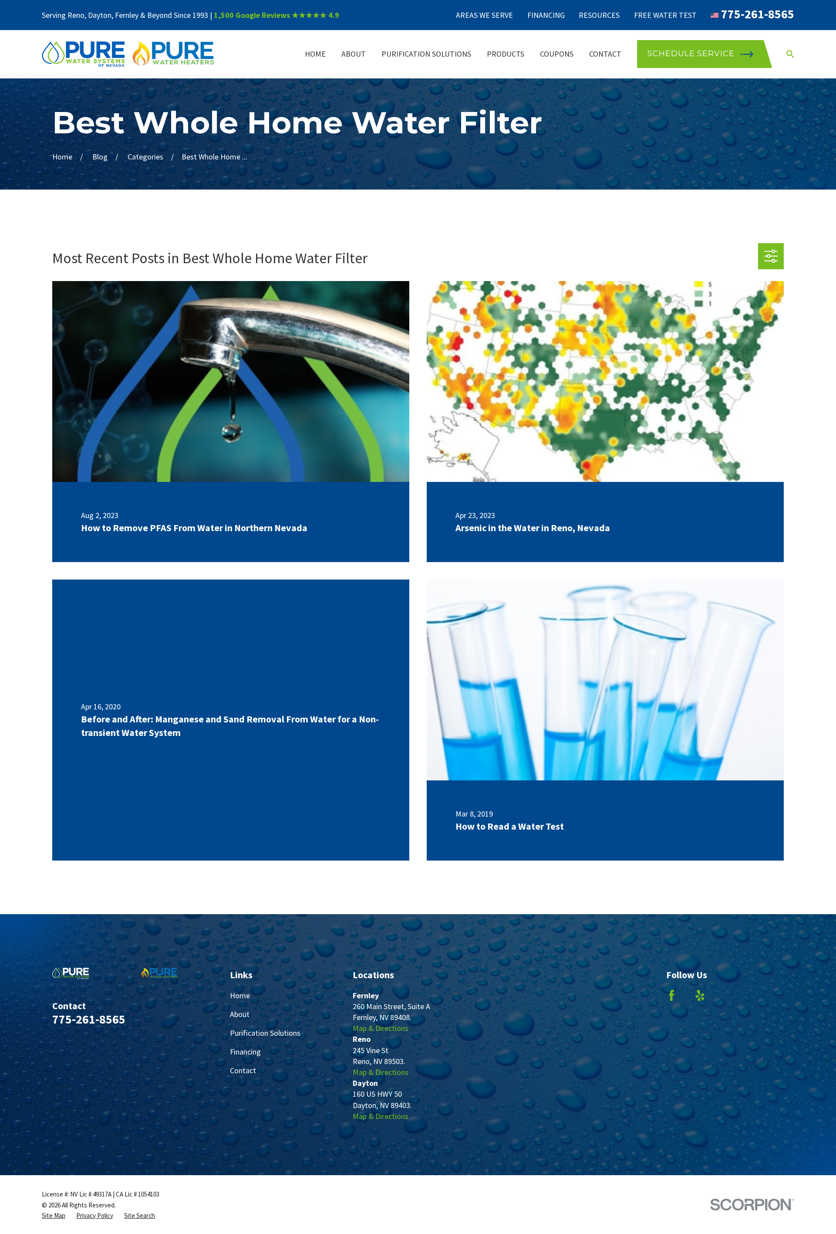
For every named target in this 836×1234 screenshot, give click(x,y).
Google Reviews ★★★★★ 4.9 (287, 15)
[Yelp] (699, 995)
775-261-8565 (757, 14)
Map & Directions (380, 1028)
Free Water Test (665, 15)
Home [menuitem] (315, 54)
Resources (599, 15)
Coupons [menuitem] (556, 54)
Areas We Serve (484, 15)
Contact (243, 1070)
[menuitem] (53, 1215)
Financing (546, 15)
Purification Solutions (265, 1033)
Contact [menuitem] (605, 54)
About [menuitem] (353, 54)
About (239, 1014)
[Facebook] (671, 995)
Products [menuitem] (505, 54)
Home (240, 995)
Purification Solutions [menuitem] (426, 54)
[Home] (128, 54)
